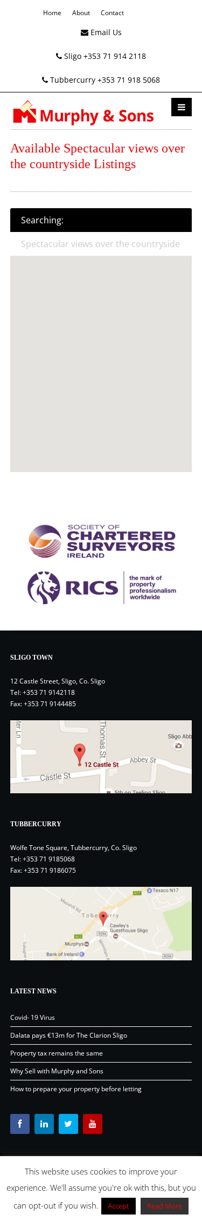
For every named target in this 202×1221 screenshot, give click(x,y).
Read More (164, 1206)
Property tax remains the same (56, 1053)
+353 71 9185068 (49, 859)
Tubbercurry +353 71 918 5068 (104, 80)
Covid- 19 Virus (32, 1017)
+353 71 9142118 (49, 692)
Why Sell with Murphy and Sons (56, 1071)
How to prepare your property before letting (76, 1088)
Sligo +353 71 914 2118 (104, 56)
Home (52, 12)
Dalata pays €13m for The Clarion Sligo (68, 1035)
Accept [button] (118, 1206)
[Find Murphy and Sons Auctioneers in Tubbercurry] (101, 923)
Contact (112, 12)
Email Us (105, 32)
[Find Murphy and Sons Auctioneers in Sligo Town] (101, 757)
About (81, 12)
